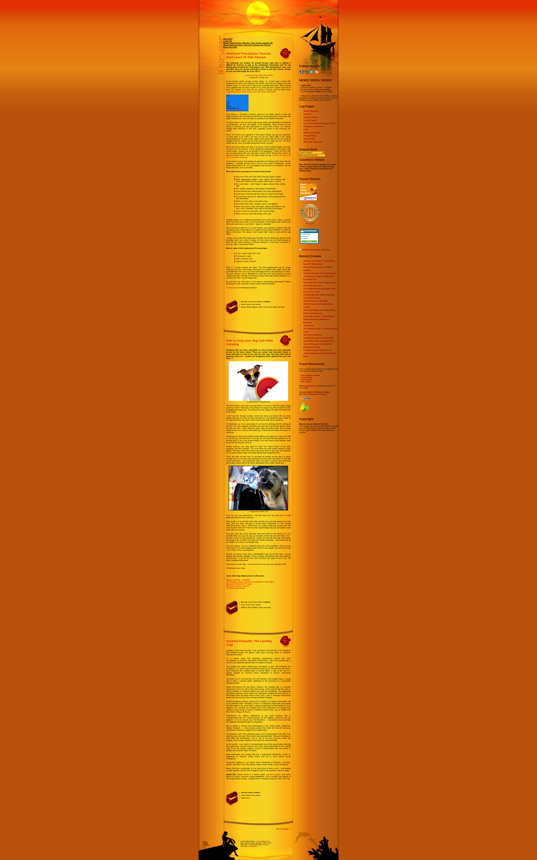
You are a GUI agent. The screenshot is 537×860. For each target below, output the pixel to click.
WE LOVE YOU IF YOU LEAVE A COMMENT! (256, 301)
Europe (243, 307)
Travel (265, 307)
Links (305, 129)
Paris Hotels (305, 238)
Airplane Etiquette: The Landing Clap (319, 273)
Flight (243, 798)
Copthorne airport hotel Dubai (239, 92)
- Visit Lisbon (305, 382)
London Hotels (306, 234)
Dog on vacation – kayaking (238, 580)
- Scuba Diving (305, 377)
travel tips (281, 307)
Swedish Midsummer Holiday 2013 (318, 338)
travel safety (272, 307)
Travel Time (308, 326)
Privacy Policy (309, 136)
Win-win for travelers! (312, 335)
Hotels (309, 241)
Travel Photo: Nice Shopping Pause (318, 341)
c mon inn (227, 41)
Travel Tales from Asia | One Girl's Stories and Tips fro (247, 45)
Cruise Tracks (245, 304)
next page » (283, 828)
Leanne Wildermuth (262, 841)
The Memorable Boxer (235, 588)
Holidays (255, 307)
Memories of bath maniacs (237, 586)
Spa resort (227, 39)
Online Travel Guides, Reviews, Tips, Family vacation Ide (248, 43)
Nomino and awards (312, 133)
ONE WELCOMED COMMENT (250, 792)
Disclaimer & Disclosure (313, 126)
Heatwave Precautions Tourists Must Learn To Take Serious (248, 55)
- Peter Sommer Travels (309, 375)
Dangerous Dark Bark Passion (239, 584)
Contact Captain (310, 120)
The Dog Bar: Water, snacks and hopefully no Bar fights (250, 582)
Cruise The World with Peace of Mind (319, 123)
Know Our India (230, 47)
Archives (307, 114)
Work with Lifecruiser (312, 142)
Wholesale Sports (307, 386)
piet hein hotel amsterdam (264, 92)
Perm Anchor (256, 304)
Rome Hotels (305, 236)
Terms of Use (309, 139)
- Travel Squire (305, 379)
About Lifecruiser (310, 111)
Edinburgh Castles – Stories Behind (319, 316)
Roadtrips (255, 607)
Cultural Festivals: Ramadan (315, 301)
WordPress (253, 846)
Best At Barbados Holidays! (315, 394)
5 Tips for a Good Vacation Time (317, 350)
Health (249, 307)
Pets (249, 607)
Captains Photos (310, 117)
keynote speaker (273, 774)
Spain (261, 307)
